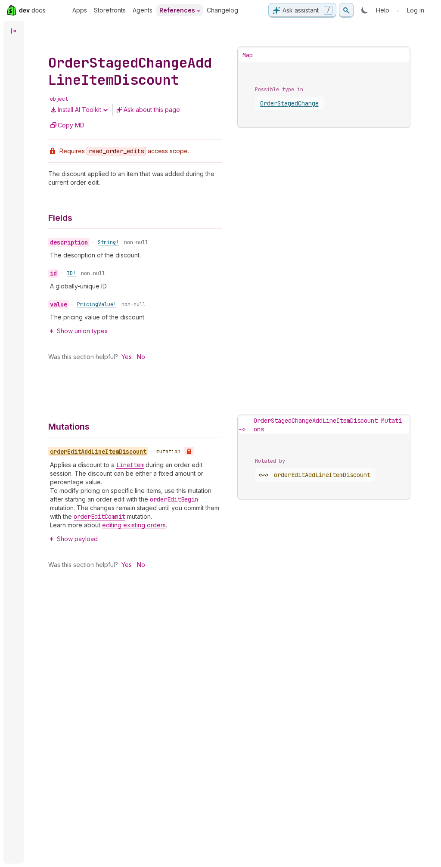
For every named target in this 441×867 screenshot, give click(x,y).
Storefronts (110, 10)
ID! (71, 273)
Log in (415, 10)
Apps (79, 10)
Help (382, 10)
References (177, 10)
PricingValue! (96, 304)
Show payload (77, 538)
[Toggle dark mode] (364, 10)
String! (108, 242)
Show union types (82, 330)
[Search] (346, 10)
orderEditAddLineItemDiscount (322, 475)
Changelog (222, 10)
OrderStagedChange (289, 103)
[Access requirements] (189, 451)
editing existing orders (134, 525)
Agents (142, 10)
